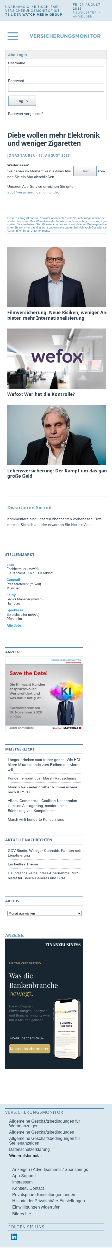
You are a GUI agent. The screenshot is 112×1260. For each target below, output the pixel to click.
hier (74, 525)
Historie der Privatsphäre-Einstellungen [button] (48, 1201)
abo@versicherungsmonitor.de (32, 192)
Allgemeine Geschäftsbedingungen (41, 1132)
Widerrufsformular (25, 1155)
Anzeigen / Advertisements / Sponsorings (50, 1169)
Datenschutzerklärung (29, 1149)
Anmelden (83, 16)
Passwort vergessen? (25, 114)
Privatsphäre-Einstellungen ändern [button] (44, 1194)
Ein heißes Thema (23, 864)
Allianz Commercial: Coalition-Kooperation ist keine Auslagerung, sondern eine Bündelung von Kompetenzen (42, 805)
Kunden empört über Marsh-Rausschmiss (42, 778)
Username (16, 63)
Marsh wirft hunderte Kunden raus (36, 819)
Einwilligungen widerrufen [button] (36, 1207)
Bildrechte (21, 1214)
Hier (85, 171)
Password (16, 81)
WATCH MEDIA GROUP (42, 14)
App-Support (24, 1176)
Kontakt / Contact (28, 1188)
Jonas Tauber (21, 155)
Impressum (22, 1182)
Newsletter (85, 12)
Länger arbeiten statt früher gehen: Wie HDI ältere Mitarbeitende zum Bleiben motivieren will (44, 764)
